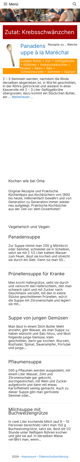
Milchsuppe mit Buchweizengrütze (28, 411)
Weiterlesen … (22, 97)
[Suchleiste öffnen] (74, 4)
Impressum (29, 456)
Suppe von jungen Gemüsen (38, 318)
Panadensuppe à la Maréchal (44, 49)
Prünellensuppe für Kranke (36, 273)
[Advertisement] (31, 135)
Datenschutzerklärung (53, 456)
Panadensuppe (24, 237)
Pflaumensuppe (24, 361)
